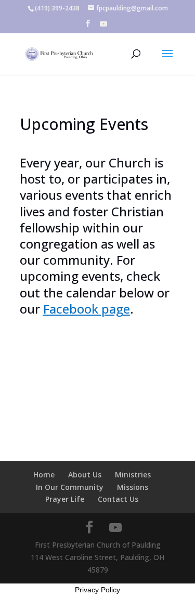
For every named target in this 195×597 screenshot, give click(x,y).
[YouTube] (103, 26)
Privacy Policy (97, 590)
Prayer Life (64, 499)
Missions (132, 487)
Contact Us (118, 499)
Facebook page (86, 308)
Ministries (133, 474)
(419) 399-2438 (57, 8)
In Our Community (69, 487)
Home (44, 474)
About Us (84, 474)
